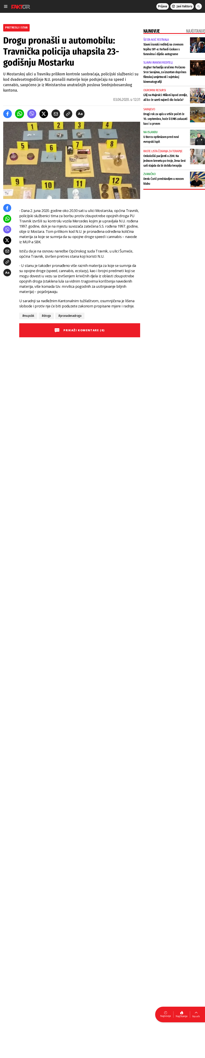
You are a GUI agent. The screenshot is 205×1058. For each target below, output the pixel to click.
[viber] (31, 113)
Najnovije (165, 1016)
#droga (46, 316)
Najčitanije (182, 1016)
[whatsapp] (19, 113)
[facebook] (7, 113)
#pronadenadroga (69, 316)
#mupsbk (28, 316)
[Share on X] (43, 113)
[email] (55, 113)
